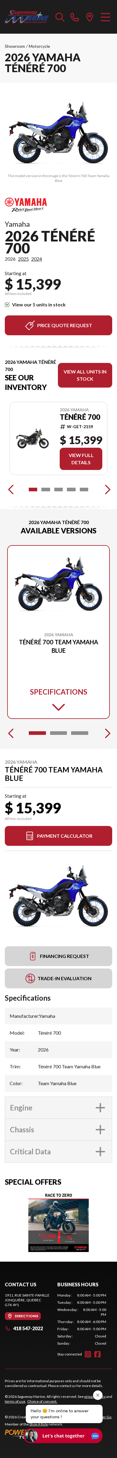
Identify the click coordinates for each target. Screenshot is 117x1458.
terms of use (15, 1401)
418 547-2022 (28, 1328)
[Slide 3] (58, 489)
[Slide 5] (84, 489)
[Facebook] (97, 1354)
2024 (36, 259)
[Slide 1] (33, 489)
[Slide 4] (71, 489)
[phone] (74, 16)
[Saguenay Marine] (27, 16)
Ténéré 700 (80, 417)
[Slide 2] (45, 489)
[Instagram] (88, 1354)
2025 (23, 259)
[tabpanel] (81, 1319)
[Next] (106, 489)
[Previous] (11, 489)
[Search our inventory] (60, 16)
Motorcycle (39, 46)
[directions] (89, 16)
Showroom (15, 46)
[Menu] (105, 17)
